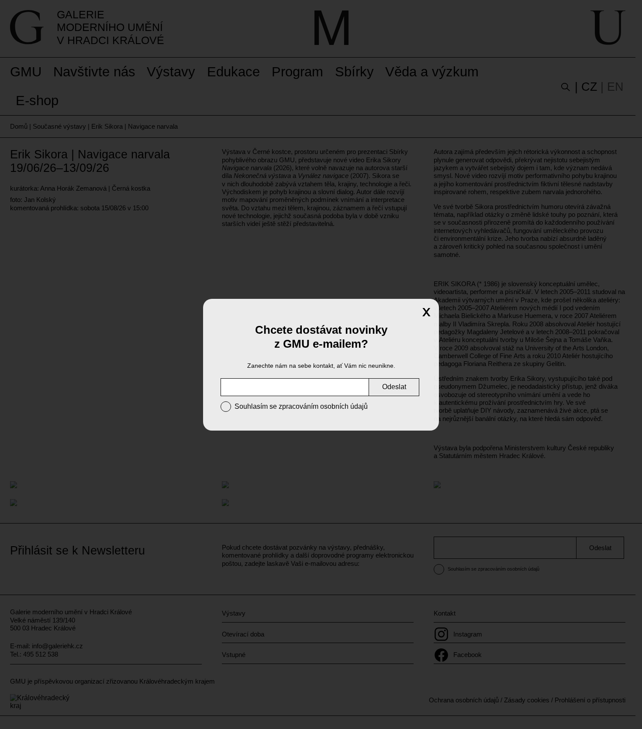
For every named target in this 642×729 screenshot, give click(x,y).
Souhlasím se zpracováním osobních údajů (301, 406)
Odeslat (394, 386)
